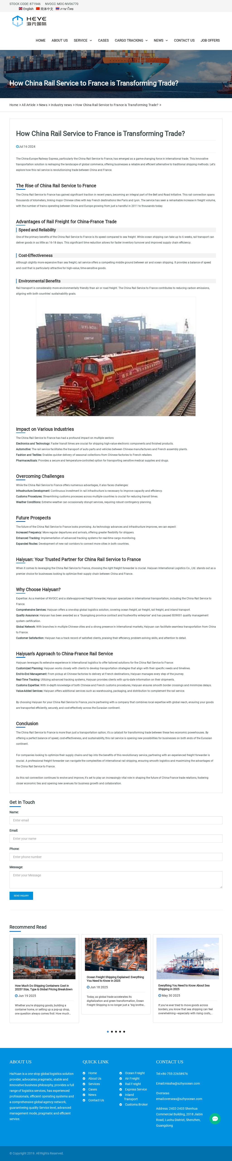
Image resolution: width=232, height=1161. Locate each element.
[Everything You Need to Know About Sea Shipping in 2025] (120, 958)
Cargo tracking (129, 40)
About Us (60, 40)
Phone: (14, 849)
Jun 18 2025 (31, 987)
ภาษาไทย (66, 9)
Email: (14, 830)
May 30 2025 (103, 995)
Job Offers (210, 40)
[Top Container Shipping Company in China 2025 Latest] (191, 958)
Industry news (61, 105)
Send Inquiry (21, 895)
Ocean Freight (135, 1073)
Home (41, 40)
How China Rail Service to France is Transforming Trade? (116, 105)
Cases (103, 40)
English (28, 9)
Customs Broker (136, 1104)
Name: (14, 812)
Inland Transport (131, 1097)
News (158, 40)
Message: (16, 867)
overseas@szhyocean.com (183, 1099)
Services (94, 1084)
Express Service (136, 1089)
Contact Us (184, 40)
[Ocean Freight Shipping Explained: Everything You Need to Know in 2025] (48, 954)
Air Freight (132, 1078)
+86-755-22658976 (174, 1074)
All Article (29, 105)
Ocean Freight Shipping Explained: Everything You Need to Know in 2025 (47, 978)
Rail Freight (133, 1084)
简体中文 (46, 9)
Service (80, 40)
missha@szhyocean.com (182, 1083)
